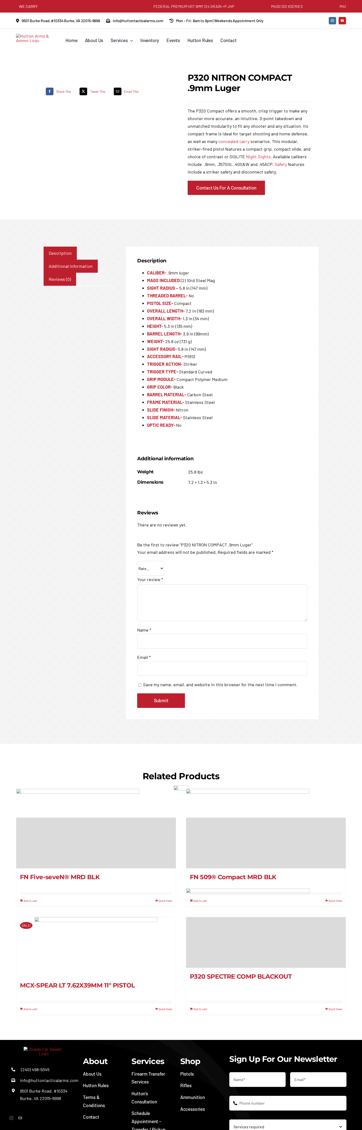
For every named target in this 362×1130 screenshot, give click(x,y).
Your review (150, 579)
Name (144, 630)
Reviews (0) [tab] (60, 279)
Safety (281, 164)
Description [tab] (60, 253)
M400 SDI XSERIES (264, 6)
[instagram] (332, 20)
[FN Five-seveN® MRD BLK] (96, 843)
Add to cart (30, 900)
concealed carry (233, 141)
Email (144, 657)
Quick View (165, 900)
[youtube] (342, 20)
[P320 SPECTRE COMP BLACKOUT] (266, 942)
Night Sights (258, 156)
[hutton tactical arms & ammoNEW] (35, 36)
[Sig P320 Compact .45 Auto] (63, 77)
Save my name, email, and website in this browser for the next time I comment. (220, 684)
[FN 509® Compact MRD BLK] (266, 843)
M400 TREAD (328, 6)
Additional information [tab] (71, 266)
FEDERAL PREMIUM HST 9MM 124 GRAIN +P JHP (171, 6)
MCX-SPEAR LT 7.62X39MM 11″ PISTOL (77, 985)
